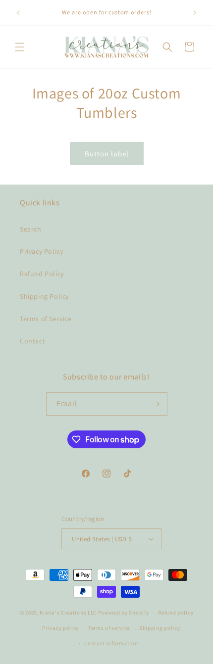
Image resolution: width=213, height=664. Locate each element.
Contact (32, 340)
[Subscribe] (156, 404)
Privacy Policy (41, 251)
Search (31, 229)
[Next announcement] (195, 13)
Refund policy (175, 612)
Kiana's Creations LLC (68, 612)
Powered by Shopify (123, 612)
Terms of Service (46, 318)
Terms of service (109, 627)
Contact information (111, 643)
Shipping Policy (44, 296)
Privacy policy (60, 627)
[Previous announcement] (18, 13)
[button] (20, 47)
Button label (107, 153)
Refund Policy (42, 273)
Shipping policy (159, 627)
